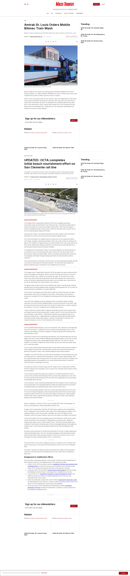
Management (79, 13)
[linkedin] (48, 41)
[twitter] (51, 41)
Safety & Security (69, 13)
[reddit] (53, 41)
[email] (55, 41)
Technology (58, 13)
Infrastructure (28, 155)
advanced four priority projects (57, 470)
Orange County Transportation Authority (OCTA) (43, 177)
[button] (25, 4)
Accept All (123, 573)
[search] (28, 4)
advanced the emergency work (68, 480)
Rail (52, 13)
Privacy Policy (44, 572)
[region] (65, 573)
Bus (48, 13)
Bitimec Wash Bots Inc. (36, 36)
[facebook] (46, 41)
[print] (77, 41)
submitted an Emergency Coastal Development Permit (55, 474)
